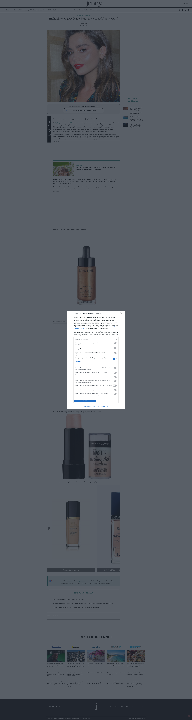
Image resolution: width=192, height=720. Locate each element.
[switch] (115, 343)
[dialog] (96, 360)
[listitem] (96, 339)
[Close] (122, 313)
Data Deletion (87, 406)
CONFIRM (85, 400)
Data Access (96, 406)
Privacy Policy (104, 406)
